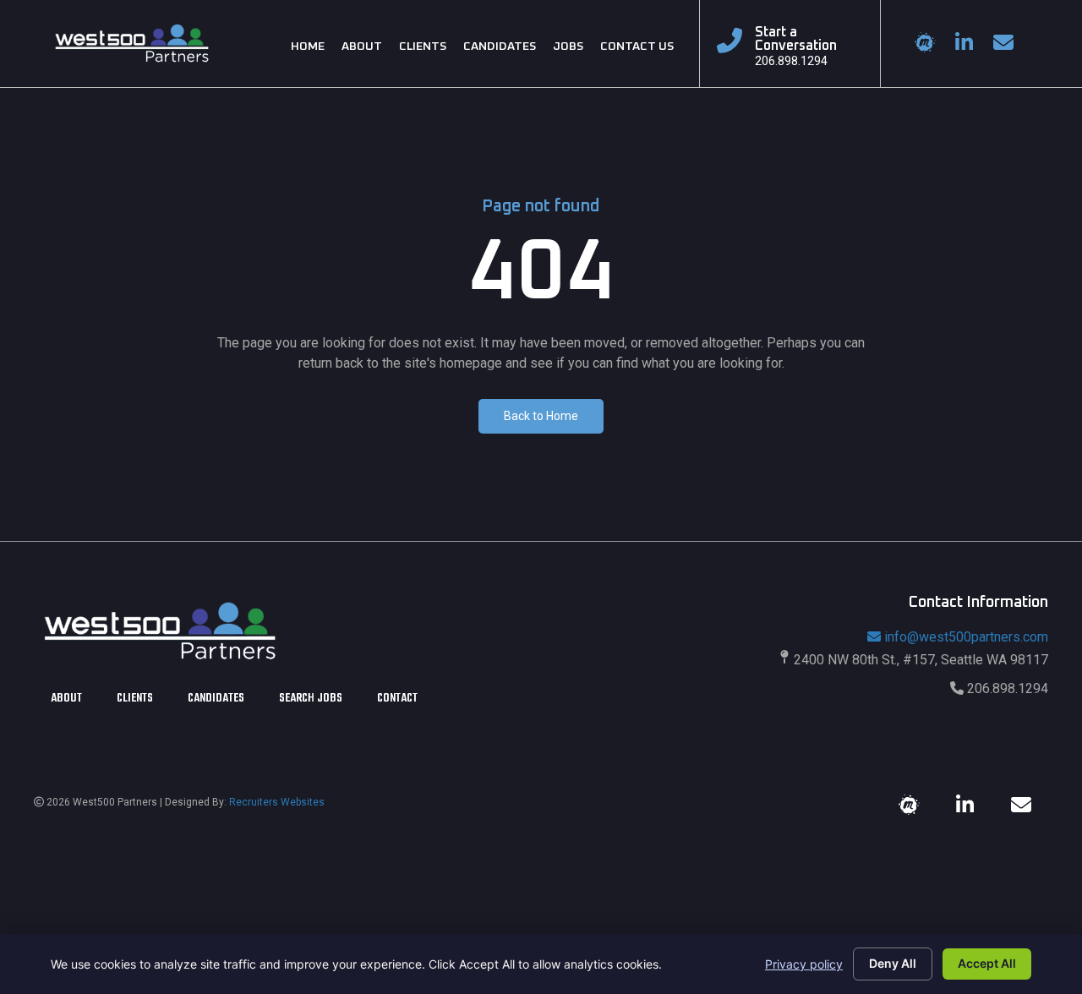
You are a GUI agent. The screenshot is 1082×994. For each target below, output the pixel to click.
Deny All (892, 963)
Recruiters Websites (277, 802)
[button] (541, 416)
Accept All (987, 963)
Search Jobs (310, 700)
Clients (135, 700)
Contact (397, 700)
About (66, 700)
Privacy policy (804, 964)
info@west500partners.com (965, 637)
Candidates (216, 700)
